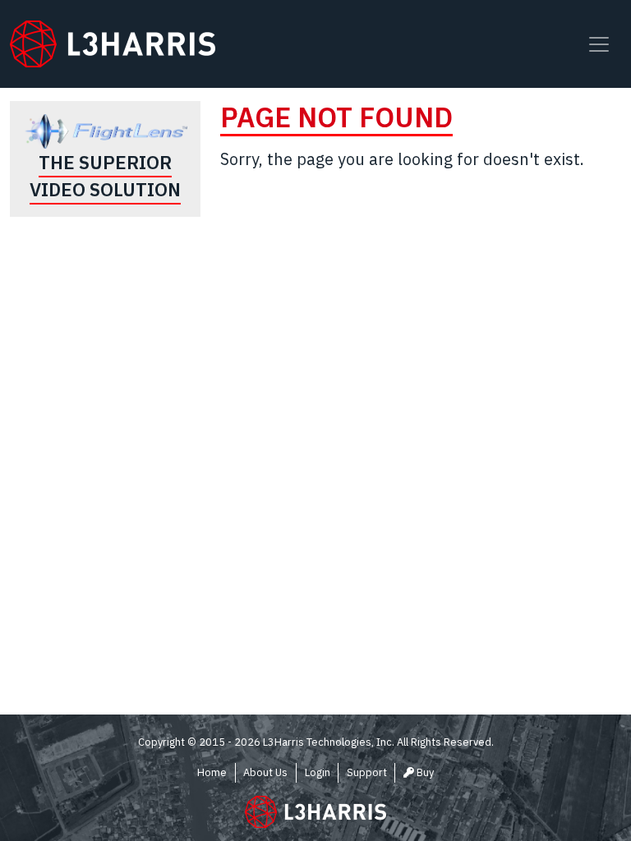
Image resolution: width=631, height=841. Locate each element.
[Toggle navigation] (599, 44)
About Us (265, 772)
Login (317, 772)
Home (212, 772)
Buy (424, 772)
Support (367, 772)
